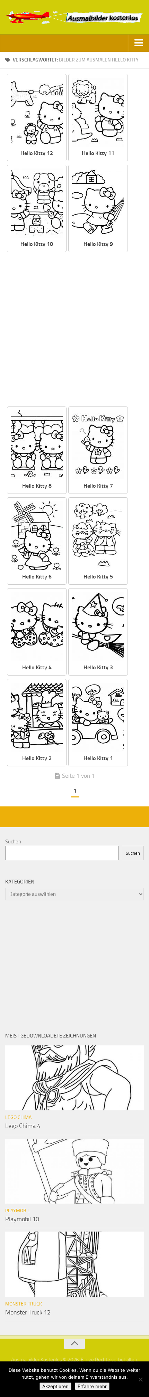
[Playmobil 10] (74, 1171)
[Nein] (140, 1379)
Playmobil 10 (22, 1219)
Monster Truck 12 (28, 1312)
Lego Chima (18, 1117)
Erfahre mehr (92, 1386)
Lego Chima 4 (23, 1126)
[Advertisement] (74, 330)
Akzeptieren (55, 1386)
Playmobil (17, 1211)
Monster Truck (23, 1304)
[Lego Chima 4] (74, 1077)
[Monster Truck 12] (74, 1264)
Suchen (13, 842)
